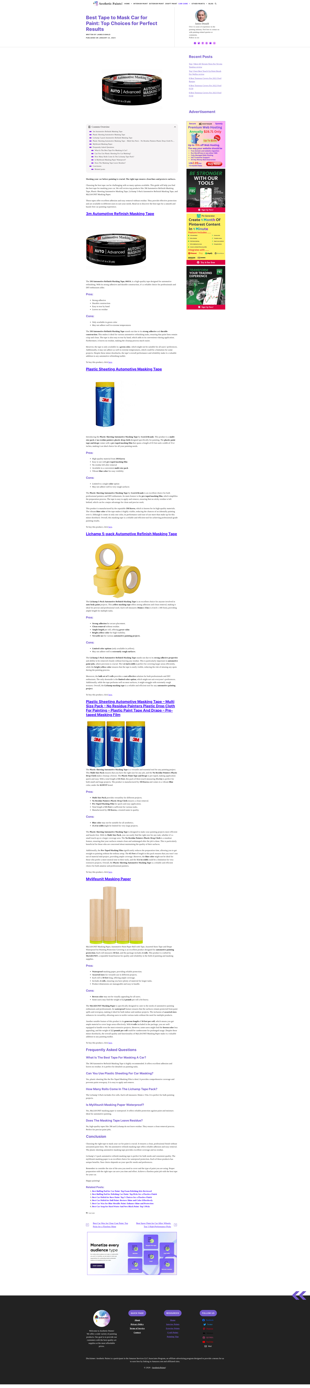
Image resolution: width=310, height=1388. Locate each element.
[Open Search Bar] (215, 3)
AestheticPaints (158, 1367)
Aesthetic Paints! (111, 3)
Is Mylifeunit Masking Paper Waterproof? (110, 160)
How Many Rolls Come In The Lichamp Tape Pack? (114, 157)
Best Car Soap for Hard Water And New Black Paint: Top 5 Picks (121, 1206)
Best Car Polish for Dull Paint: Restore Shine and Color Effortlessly (122, 1200)
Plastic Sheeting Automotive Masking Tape (109, 135)
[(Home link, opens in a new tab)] (101, 1318)
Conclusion (97, 166)
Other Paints (198, 4)
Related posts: (100, 169)
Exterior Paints (173, 1328)
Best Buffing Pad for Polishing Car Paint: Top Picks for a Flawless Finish (124, 1194)
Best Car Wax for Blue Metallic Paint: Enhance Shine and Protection (122, 1203)
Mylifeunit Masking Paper (102, 144)
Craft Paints (172, 1332)
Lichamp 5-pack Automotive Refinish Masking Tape (112, 138)
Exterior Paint (156, 4)
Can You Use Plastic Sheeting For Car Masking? (113, 153)
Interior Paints (172, 1324)
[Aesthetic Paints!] (95, 3)
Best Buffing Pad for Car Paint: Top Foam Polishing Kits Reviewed (122, 1191)
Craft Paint (171, 4)
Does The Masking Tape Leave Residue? (110, 163)
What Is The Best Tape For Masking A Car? (111, 150)
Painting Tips (173, 1337)
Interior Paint (140, 4)
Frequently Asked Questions (103, 147)
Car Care (183, 4)
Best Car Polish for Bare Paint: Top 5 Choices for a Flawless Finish (122, 1197)
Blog (211, 4)
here (110, 362)
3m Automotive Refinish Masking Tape (107, 131)
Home (127, 4)
